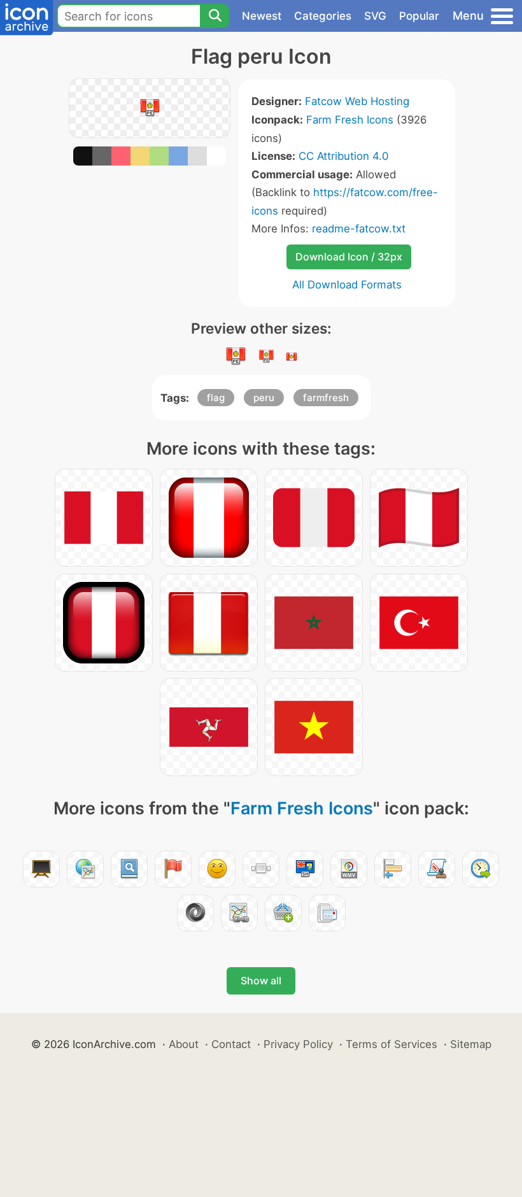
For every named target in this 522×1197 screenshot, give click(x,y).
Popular (419, 16)
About (184, 1044)
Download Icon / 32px (348, 256)
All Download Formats (347, 284)
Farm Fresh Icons (349, 119)
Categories (322, 16)
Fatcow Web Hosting (357, 101)
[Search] (214, 16)
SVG (375, 16)
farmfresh (326, 398)
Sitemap (470, 1044)
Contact (231, 1044)
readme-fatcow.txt (359, 228)
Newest (261, 16)
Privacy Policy (298, 1044)
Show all (261, 980)
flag (216, 398)
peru (263, 398)
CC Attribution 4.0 (343, 156)
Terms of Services (391, 1044)
